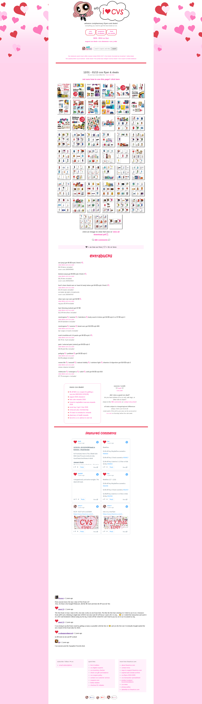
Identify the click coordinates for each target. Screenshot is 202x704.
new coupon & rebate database (127, 58)
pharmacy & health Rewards (79, 415)
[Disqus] (101, 621)
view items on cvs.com (66, 265)
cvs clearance (104, 41)
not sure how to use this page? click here (101, 79)
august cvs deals (91, 41)
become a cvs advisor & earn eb (81, 418)
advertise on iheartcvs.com (130, 689)
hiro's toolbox (94, 665)
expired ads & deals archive (131, 672)
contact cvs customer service (100, 678)
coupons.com (94, 680)
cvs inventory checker (97, 670)
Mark (119, 388)
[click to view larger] (64, 98)
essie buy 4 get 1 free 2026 (79, 407)
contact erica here (130, 402)
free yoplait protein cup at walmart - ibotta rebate (79, 58)
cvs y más (113, 41)
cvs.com (120, 390)
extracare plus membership (79, 410)
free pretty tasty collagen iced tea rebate (105, 58)
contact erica (126, 668)
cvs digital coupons (96, 668)
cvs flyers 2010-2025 (128, 675)
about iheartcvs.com (128, 665)
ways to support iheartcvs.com (132, 670)
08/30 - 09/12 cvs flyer (101, 38)
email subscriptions (65, 665)
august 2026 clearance (77, 397)
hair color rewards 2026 (78, 399)
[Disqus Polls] (101, 566)
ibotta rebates (95, 682)
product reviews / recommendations (128, 681)
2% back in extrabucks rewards (80, 412)
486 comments (101, 240)
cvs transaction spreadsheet (131, 678)
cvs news (125, 684)
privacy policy (126, 687)
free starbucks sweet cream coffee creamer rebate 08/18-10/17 (86, 56)
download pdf (100, 234)
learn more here (110, 75)
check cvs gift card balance (99, 672)
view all (116, 232)
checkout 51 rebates (97, 685)
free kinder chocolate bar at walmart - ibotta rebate (119, 56)
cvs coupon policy (96, 675)
